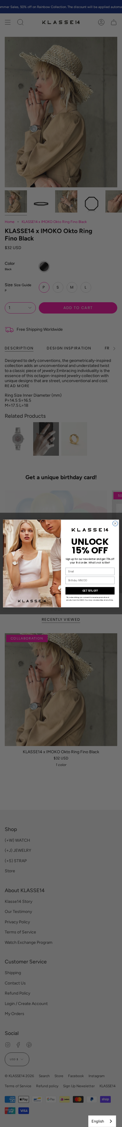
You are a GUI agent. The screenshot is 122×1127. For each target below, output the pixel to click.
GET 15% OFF (90, 590)
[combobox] (102, 1121)
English (98, 1121)
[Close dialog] (115, 523)
